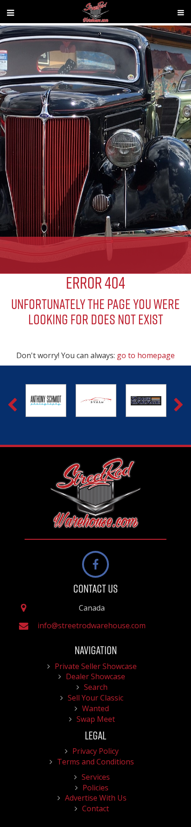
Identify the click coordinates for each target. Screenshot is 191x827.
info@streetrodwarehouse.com (92, 625)
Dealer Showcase (95, 676)
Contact (95, 808)
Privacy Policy (95, 751)
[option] (64, 400)
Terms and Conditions (95, 762)
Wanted (95, 708)
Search (96, 687)
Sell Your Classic (95, 698)
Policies (95, 788)
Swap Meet (95, 719)
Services (96, 777)
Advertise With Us (96, 798)
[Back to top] (176, 791)
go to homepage (146, 355)
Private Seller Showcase (96, 666)
